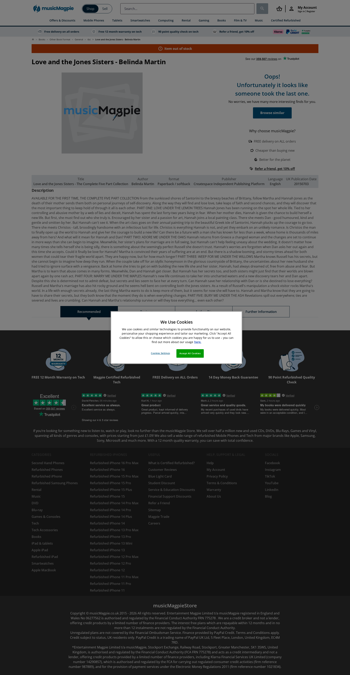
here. (197, 342)
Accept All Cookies (190, 353)
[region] (176, 337)
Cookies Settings (160, 353)
